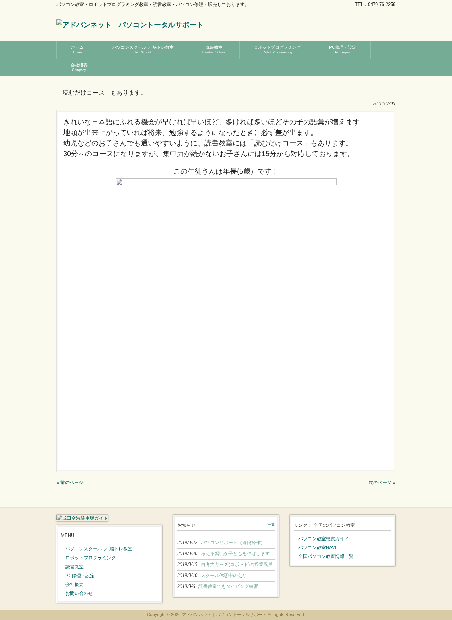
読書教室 (74, 567)
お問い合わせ (79, 593)
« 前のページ (69, 482)
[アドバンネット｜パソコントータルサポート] (129, 24)
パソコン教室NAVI (317, 547)
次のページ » (382, 482)
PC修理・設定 (80, 575)
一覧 (271, 524)
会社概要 (74, 584)
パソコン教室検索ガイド (323, 538)
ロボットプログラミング (90, 557)
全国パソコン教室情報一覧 (325, 556)
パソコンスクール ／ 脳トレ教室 (98, 549)
